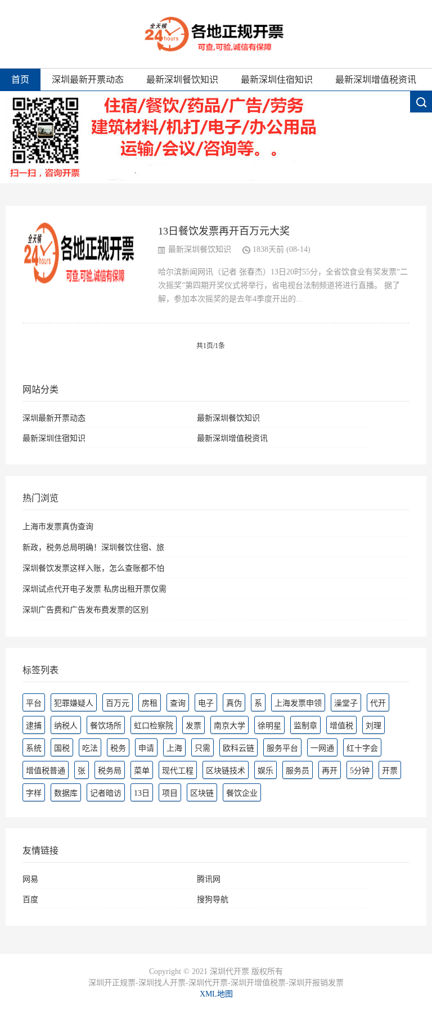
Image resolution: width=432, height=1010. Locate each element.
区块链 (202, 793)
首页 (20, 79)
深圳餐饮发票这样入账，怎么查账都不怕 (93, 568)
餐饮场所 (106, 726)
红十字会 (362, 748)
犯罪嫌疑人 (73, 703)
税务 (118, 748)
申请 (146, 748)
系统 (34, 748)
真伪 (234, 703)
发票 (193, 726)
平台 (34, 703)
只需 (202, 748)
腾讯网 (208, 879)
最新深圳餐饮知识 (182, 79)
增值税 (341, 726)
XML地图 (216, 994)
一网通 (322, 748)
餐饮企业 (242, 793)
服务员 (297, 770)
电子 (206, 703)
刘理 (373, 726)
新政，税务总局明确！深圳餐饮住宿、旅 (93, 547)
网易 (30, 879)
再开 (330, 770)
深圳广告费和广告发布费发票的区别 (85, 610)
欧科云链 (238, 748)
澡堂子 (346, 703)
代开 (378, 703)
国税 (62, 748)
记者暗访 (106, 793)
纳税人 (66, 726)
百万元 (117, 703)
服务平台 (282, 748)
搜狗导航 (212, 899)
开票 (390, 770)
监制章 (305, 726)
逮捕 (34, 726)
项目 (170, 793)
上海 (174, 748)
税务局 (110, 770)
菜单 (142, 770)
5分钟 (360, 770)
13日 (142, 793)
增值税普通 (45, 770)
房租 (150, 703)
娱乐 (265, 770)
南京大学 (229, 726)
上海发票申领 (298, 703)
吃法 (90, 748)
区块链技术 (225, 770)
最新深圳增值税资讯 (375, 79)
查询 (178, 703)
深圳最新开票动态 (88, 79)
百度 (30, 899)
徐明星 (269, 726)
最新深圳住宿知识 (277, 79)
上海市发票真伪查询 (57, 526)
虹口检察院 (153, 726)
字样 (34, 793)
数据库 (66, 793)
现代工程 (178, 770)
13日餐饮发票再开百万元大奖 (224, 231)
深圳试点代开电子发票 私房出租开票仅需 (94, 589)
